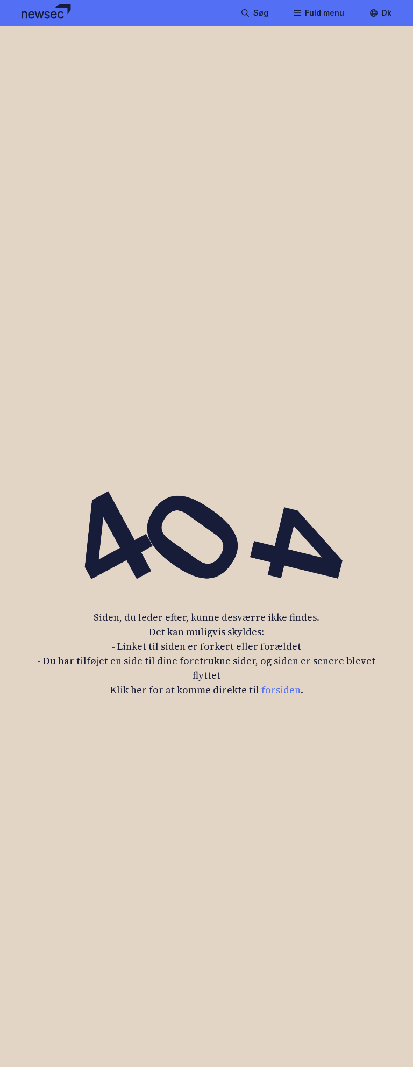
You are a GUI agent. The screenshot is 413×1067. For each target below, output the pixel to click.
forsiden (281, 689)
